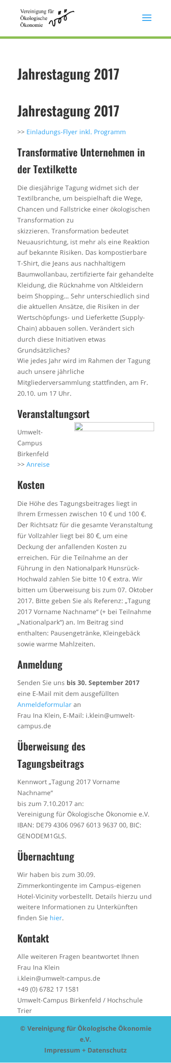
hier (56, 917)
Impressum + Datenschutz (85, 1050)
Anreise (38, 464)
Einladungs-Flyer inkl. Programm (76, 131)
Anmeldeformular (44, 704)
